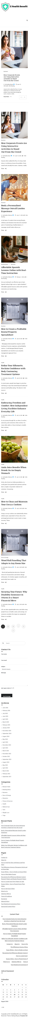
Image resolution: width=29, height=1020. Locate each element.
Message (3, 672)
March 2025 (6, 722)
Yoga (4, 815)
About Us (3, 860)
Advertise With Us (6, 894)
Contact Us (4, 857)
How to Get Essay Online (8, 888)
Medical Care (6, 807)
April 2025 (5, 719)
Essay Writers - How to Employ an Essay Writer (14, 872)
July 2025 (5, 713)
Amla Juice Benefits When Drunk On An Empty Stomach (13, 470)
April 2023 (5, 748)
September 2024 (7, 733)
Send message (7, 696)
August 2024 (6, 736)
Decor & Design (4, 557)
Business (6, 71)
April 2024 (5, 742)
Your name (4, 654)
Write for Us (4, 891)
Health (2, 362)
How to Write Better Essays (8, 874)
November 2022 (7, 753)
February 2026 (6, 710)
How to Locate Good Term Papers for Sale (12, 881)
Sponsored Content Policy (8, 906)
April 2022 (5, 768)
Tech (4, 809)
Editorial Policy (5, 901)
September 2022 (7, 759)
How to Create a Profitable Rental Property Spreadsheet (13, 332)
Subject (3, 666)
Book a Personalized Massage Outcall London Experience (13, 208)
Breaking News (4, 264)
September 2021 (7, 776)
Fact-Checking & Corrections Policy (10, 904)
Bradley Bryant (10, 84)
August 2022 (6, 762)
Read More (6, 96)
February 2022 (6, 773)
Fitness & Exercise (7, 801)
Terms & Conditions (6, 896)
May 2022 (5, 765)
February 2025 (6, 725)
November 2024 (7, 730)
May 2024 (5, 739)
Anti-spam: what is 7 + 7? (7, 688)
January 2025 (6, 727)
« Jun (2, 1007)
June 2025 (5, 716)
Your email (4, 660)
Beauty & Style (6, 786)
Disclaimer (4, 899)
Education (13, 264)
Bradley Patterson (8, 215)
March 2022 (6, 771)
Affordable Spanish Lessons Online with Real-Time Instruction (14, 270)
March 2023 (6, 750)
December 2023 (7, 745)
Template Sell (23, 1016)
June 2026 (5, 707)
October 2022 (6, 756)
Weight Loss (6, 812)
